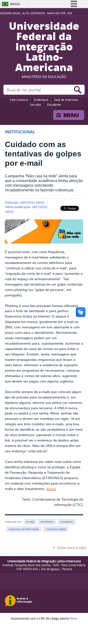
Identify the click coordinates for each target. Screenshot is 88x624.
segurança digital (56, 529)
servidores (47, 521)
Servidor (35, 105)
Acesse (51, 489)
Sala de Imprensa (66, 100)
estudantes (66, 521)
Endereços (41, 100)
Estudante (54, 105)
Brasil (15, 4)
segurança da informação (24, 529)
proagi (30, 521)
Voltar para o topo (71, 547)
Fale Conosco (19, 100)
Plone (73, 618)
